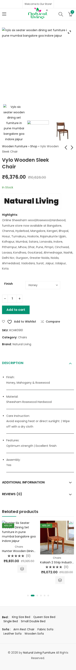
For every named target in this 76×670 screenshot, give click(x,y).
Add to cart (15, 310)
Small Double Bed (33, 621)
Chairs (22, 337)
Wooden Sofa (34, 634)
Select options (22, 569)
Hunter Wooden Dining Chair (23, 551)
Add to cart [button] (60, 580)
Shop (33, 146)
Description (12, 363)
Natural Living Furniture (39, 653)
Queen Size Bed (44, 617)
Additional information (23, 482)
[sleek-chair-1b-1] (38, 131)
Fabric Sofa (45, 629)
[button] (28, 595)
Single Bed (10, 621)
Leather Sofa (12, 634)
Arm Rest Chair (23, 629)
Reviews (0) (12, 494)
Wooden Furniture (14, 146)
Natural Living (31, 201)
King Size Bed (21, 617)
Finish (8, 284)
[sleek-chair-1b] (62, 131)
